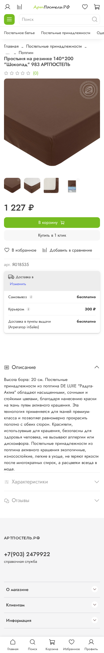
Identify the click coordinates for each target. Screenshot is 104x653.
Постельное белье (19, 32)
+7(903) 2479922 (27, 554)
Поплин (26, 53)
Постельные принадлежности (65, 32)
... (8, 52)
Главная (11, 46)
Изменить (18, 283)
